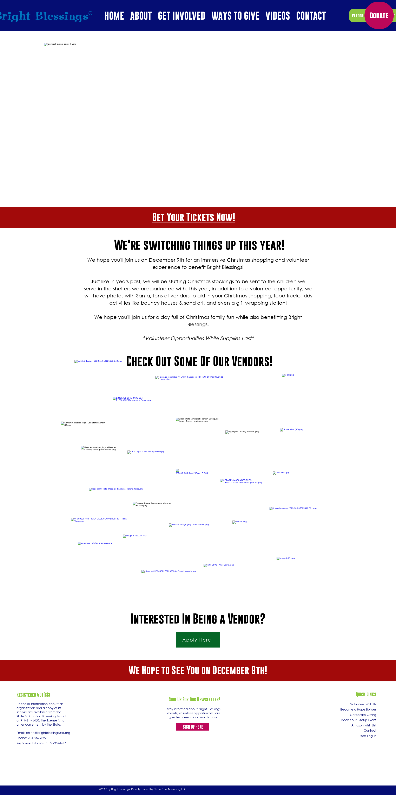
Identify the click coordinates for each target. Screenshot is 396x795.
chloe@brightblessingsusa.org (48, 733)
